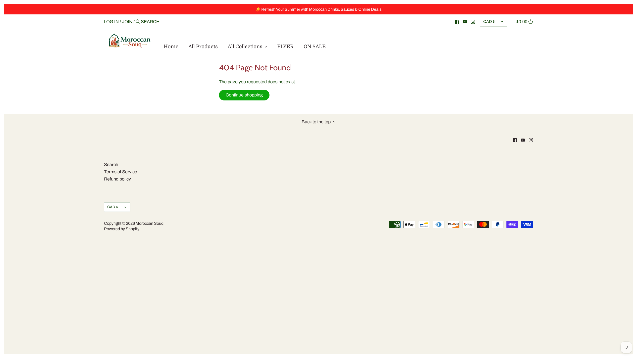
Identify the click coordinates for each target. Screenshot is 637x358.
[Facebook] (457, 21)
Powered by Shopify (121, 229)
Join (127, 21)
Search (111, 164)
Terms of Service (120, 171)
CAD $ (489, 21)
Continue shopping (244, 94)
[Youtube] (465, 21)
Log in (111, 21)
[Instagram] (473, 21)
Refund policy (117, 179)
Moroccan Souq (149, 223)
